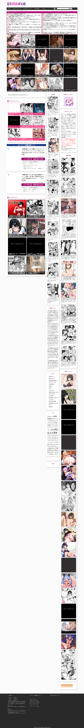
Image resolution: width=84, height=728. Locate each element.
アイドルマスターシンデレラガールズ (52, 420)
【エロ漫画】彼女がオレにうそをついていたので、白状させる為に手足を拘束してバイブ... (52, 237)
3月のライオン (52, 378)
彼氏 (48, 452)
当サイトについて (16, 8)
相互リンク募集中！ (13, 697)
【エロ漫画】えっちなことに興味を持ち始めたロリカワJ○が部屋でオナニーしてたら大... (52, 217)
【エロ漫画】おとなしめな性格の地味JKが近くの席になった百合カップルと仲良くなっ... (53, 196)
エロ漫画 (53, 432)
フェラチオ (54, 438)
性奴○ (30, 189)
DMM (55, 416)
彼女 (57, 450)
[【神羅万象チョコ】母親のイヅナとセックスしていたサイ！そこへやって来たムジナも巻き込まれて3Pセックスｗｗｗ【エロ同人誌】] (8, 149)
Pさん (56, 418)
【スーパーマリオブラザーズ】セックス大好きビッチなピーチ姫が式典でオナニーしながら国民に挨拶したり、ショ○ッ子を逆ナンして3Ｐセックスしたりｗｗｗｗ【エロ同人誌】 (52, 328)
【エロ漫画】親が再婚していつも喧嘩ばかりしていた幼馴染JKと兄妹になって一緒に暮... (53, 154)
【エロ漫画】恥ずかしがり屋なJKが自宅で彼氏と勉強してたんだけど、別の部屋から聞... (53, 175)
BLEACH (50, 406)
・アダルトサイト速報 (34, 706)
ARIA (50, 388)
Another (50, 385)
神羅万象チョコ (35, 161)
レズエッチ (51, 442)
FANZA (49, 418)
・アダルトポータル (33, 704)
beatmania (51, 395)
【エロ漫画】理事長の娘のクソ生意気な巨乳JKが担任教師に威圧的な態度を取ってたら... (53, 300)
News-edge (37, 8)
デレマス (54, 436)
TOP (9, 8)
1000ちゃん (51, 376)
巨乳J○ (52, 450)
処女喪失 (50, 448)
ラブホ (50, 440)
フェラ (50, 438)
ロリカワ (54, 442)
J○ (52, 418)
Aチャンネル (51, 390)
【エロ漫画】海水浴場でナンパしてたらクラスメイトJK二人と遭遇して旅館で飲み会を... (53, 279)
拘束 (56, 452)
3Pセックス (25, 163)
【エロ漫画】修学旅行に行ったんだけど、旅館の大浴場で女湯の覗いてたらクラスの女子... (52, 113)
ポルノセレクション (27, 8)
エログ (43, 8)
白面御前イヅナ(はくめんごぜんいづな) (29, 168)
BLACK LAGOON (52, 401)
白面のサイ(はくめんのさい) (27, 166)
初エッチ (54, 448)
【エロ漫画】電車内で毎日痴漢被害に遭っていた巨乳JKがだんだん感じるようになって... (53, 258)
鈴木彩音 (49, 321)
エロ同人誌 (31, 161)
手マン (53, 452)
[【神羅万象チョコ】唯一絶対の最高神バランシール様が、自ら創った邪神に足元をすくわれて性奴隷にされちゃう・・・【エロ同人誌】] (8, 175)
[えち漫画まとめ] (16, 6)
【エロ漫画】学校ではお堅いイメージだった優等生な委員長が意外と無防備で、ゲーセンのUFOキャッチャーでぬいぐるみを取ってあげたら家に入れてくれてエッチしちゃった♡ (53, 340)
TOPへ (82, 726)
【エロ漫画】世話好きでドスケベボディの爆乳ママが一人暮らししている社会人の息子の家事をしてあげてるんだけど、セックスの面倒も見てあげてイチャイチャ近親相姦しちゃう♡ (52, 315)
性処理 (50, 452)
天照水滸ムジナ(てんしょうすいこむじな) (30, 165)
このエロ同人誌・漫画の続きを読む (33, 159)
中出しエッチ (53, 444)
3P (47, 416)
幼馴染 (55, 450)
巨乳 (50, 450)
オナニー (49, 435)
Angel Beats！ (52, 384)
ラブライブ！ (54, 440)
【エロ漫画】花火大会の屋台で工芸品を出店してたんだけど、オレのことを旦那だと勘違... (52, 134)
